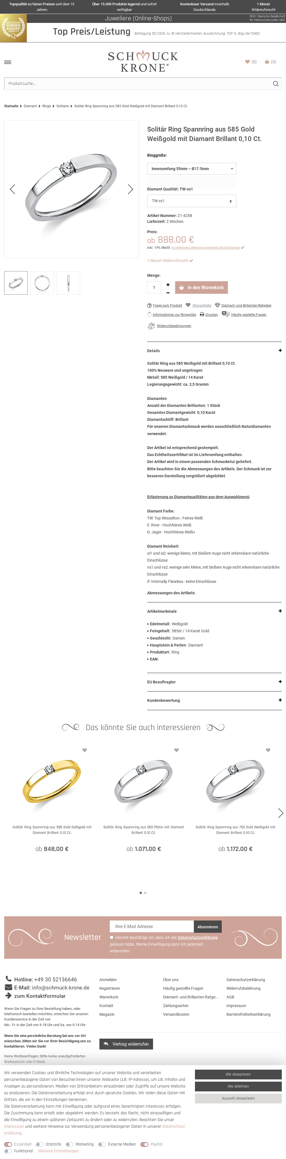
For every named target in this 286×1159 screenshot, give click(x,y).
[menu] (8, 62)
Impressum (236, 1005)
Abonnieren (207, 927)
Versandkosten (176, 1014)
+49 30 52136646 (55, 979)
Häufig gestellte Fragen (183, 988)
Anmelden (108, 979)
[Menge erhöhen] (168, 285)
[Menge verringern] (168, 293)
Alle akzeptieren (238, 1074)
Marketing (85, 1144)
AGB (230, 997)
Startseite (11, 106)
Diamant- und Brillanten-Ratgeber (246, 305)
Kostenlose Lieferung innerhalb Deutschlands (205, 248)
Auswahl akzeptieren (238, 1098)
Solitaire (62, 106)
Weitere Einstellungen (58, 1151)
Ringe (46, 106)
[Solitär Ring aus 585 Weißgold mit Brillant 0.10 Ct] (71, 189)
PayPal (156, 1144)
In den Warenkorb (205, 287)
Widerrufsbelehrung (244, 988)
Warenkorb (273, 62)
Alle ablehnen (238, 1086)
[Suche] (275, 83)
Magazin (107, 1014)
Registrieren (109, 988)
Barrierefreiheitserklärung (249, 1014)
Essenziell (22, 1144)
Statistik (53, 1144)
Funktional (23, 1151)
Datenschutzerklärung (246, 979)
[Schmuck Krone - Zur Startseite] (143, 60)
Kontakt (106, 1005)
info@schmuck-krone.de (60, 987)
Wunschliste (254, 62)
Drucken (212, 315)
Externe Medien (122, 1144)
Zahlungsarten (176, 1005)
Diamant (30, 106)
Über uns (170, 979)
